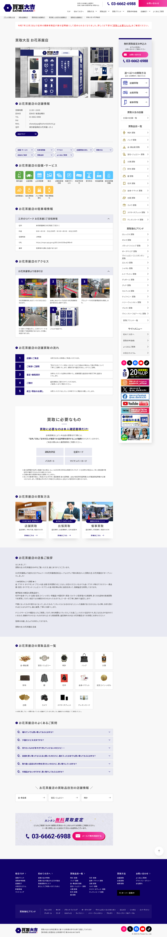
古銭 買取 (131, 197)
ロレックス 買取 (128, 234)
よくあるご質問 (158, 11)
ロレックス (48, 910)
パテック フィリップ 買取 (131, 245)
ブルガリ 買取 (127, 308)
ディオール (48, 913)
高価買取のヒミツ (44, 883)
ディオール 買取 (128, 279)
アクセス (60, 150)
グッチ (58, 913)
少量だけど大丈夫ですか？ (33, 740)
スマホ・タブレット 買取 (136, 212)
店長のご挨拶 (22, 155)
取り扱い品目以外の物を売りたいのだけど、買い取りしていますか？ (49, 763)
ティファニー (80, 913)
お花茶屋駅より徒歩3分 (30, 271)
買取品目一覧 (76, 873)
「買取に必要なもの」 (122, 25)
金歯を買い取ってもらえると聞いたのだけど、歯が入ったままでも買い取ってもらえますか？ (59, 755)
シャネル (133, 910)
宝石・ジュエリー (57, 797)
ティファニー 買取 (129, 296)
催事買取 (97, 526)
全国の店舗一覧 (130, 118)
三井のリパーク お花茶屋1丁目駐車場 (38, 218)
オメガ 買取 (126, 240)
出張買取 (64, 526)
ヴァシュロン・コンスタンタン (106, 910)
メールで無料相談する (92, 835)
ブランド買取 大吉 (9, 17)
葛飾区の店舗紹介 (76, 17)
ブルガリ (109, 913)
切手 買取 (131, 183)
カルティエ (68, 913)
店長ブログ (21, 134)
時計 (86, 797)
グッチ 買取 (126, 285)
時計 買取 (131, 132)
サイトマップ (19, 892)
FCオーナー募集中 (127, 892)
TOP (68, 11)
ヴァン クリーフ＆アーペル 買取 (134, 313)
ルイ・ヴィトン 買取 (129, 274)
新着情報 (18, 889)
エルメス (123, 910)
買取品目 (40, 155)
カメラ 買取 (131, 205)
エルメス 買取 (127, 262)
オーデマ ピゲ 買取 (129, 251)
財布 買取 (131, 168)
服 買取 (130, 176)
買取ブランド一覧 (130, 320)
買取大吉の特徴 (44, 878)
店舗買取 (31, 526)
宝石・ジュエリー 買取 (135, 154)
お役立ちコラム (129, 353)
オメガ (58, 910)
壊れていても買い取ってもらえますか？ (38, 732)
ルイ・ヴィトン (144, 910)
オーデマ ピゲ (87, 910)
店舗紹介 (18, 883)
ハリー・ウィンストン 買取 (131, 302)
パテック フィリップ (71, 910)
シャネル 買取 (127, 268)
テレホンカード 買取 (135, 219)
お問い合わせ (135, 54)
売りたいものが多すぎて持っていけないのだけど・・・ (43, 748)
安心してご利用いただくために (49, 886)
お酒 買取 (131, 161)
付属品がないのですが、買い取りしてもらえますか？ (43, 771)
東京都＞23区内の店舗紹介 (58, 17)
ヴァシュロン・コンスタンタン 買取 (133, 257)
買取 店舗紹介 (23, 17)
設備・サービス (23, 150)
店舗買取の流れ (82, 150)
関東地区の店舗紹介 (38, 17)
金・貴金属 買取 (133, 147)
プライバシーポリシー (143, 880)
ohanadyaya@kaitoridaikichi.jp (42, 123)
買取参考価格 (132, 11)
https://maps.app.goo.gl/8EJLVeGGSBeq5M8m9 (54, 242)
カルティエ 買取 (128, 291)
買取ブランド (19, 878)
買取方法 (99, 150)
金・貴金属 (22, 797)
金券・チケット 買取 (134, 190)
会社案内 (139, 883)
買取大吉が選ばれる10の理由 (49, 880)
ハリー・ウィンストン (95, 913)
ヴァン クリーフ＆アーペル (125, 913)
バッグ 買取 (131, 139)
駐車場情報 (41, 150)
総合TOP (19, 873)
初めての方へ (79, 11)
